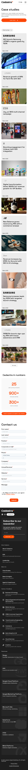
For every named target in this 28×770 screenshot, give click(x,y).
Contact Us (10, 514)
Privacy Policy (14, 763)
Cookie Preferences (14, 766)
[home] (7, 2)
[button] (20, 2)
